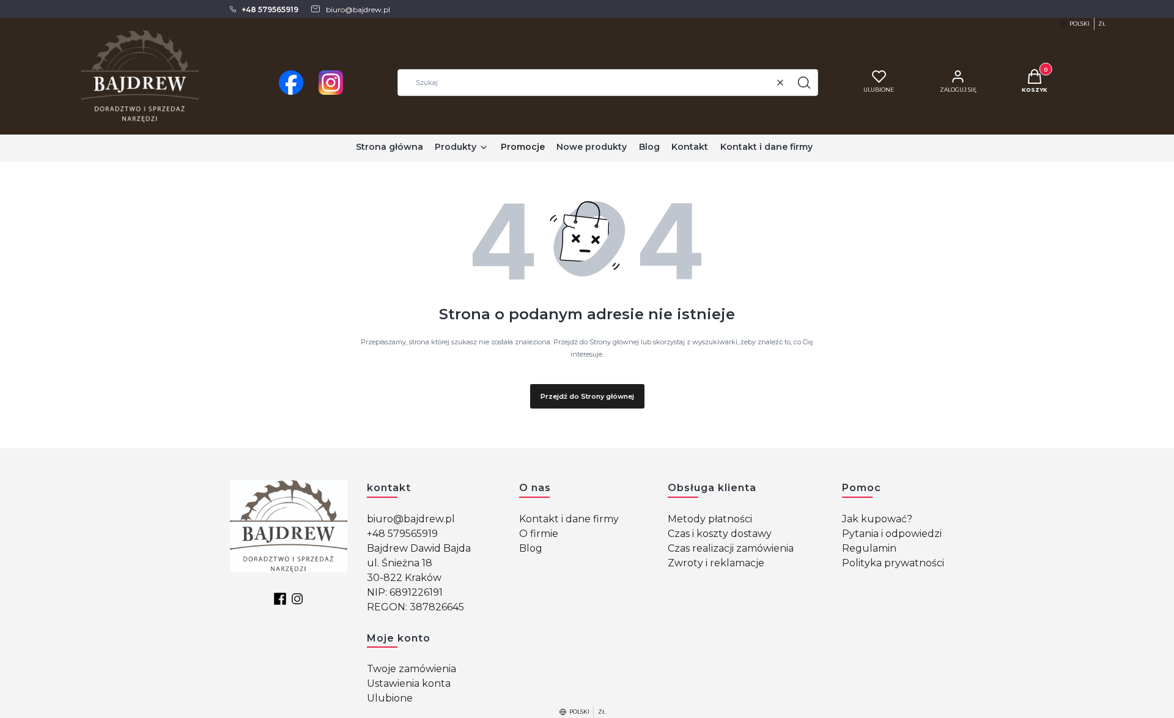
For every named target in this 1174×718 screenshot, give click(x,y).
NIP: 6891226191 (405, 592)
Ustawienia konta (409, 683)
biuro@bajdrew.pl (411, 519)
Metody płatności (710, 519)
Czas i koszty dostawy (720, 533)
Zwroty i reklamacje (716, 563)
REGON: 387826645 (415, 607)
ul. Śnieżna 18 (399, 563)
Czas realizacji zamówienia (731, 548)
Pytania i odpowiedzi (892, 533)
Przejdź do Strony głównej (587, 396)
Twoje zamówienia (411, 669)
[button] (804, 82)
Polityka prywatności (893, 563)
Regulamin (869, 548)
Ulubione (390, 698)
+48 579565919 (402, 533)
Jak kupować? (877, 519)
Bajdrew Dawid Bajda (419, 548)
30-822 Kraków (404, 577)
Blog (530, 548)
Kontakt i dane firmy (569, 519)
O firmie (538, 533)
